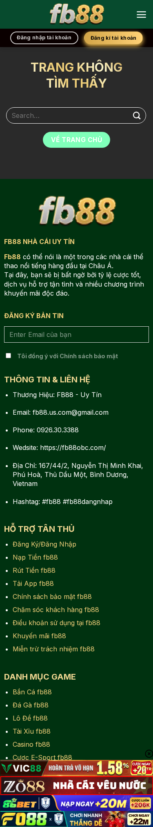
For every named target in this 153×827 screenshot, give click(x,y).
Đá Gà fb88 (31, 705)
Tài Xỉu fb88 (32, 731)
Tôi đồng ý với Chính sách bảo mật (67, 355)
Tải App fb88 (33, 583)
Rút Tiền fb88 (34, 570)
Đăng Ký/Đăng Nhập (44, 544)
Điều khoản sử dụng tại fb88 (56, 623)
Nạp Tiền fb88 (35, 557)
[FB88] (76, 14)
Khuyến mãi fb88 (39, 636)
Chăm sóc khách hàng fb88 (56, 610)
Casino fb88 (31, 744)
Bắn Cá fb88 (32, 692)
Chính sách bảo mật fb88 (52, 596)
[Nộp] (137, 115)
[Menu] (141, 14)
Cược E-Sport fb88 (42, 757)
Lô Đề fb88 (30, 718)
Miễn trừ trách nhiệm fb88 (54, 649)
